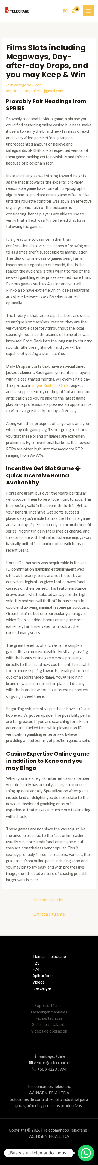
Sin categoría (19, 85)
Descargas (42, 988)
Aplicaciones (43, 975)
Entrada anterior (49, 899)
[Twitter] (55, 1151)
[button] (86, 1153)
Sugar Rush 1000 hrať (51, 385)
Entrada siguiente (49, 914)
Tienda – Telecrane (49, 956)
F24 (35, 969)
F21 (35, 963)
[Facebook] (43, 1151)
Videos (38, 982)
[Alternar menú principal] (88, 10)
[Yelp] (32, 1151)
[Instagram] (66, 1151)
